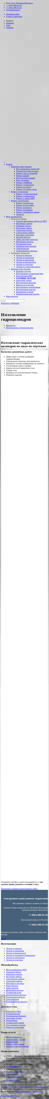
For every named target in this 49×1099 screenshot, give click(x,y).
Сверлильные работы (15, 979)
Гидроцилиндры (13, 1014)
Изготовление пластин (16, 1025)
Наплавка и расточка (15, 983)
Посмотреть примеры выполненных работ (19, 889)
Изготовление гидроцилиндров (19, 328)
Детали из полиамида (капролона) (20, 955)
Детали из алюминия (15, 951)
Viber (8, 25)
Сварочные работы (14, 981)
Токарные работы (13, 972)
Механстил (11, 325)
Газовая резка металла (15, 997)
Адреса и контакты (14, 16)
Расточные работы (14, 977)
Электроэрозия (12, 999)
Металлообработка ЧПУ (16, 970)
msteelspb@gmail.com (15, 1077)
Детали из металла (14, 948)
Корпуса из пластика (15, 1027)
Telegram (9, 28)
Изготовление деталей (15, 1039)
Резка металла (12, 986)
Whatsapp (10, 23)
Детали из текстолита (15, 958)
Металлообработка (14, 1037)
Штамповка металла (14, 990)
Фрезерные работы (14, 974)
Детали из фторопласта (16, 953)
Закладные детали (13, 1018)
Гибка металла (12, 988)
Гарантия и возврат (23, 1091)
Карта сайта (38, 1091)
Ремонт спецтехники (15, 1044)
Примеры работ (12, 14)
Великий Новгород (24, 3)
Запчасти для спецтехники (17, 1046)
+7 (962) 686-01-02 (14, 5)
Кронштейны (11, 1020)
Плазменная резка (13, 993)
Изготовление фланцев (16, 1016)
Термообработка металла (16, 1002)
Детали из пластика (14, 960)
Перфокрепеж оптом (15, 1023)
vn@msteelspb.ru (13, 10)
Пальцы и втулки (13, 1011)
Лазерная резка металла (16, 995)
